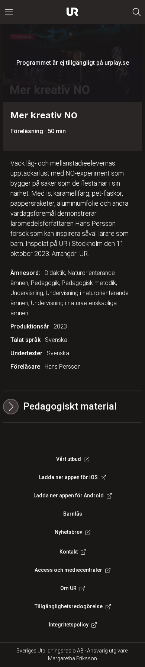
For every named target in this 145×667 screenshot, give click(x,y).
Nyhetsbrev (68, 532)
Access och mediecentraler (68, 570)
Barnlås (72, 514)
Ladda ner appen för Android (68, 495)
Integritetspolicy (68, 625)
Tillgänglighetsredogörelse (69, 606)
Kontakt (68, 552)
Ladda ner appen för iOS (68, 477)
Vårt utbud (68, 459)
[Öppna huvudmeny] (8, 11)
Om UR (68, 588)
